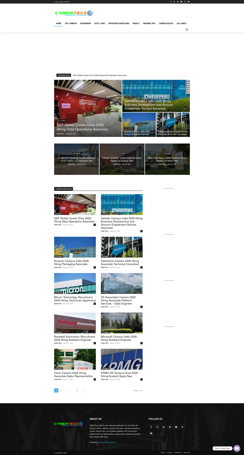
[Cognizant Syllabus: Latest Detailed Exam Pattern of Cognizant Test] (76, 159)
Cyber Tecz (58, 225)
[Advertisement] (141, 13)
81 (77, 390)
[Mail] (177, 1)
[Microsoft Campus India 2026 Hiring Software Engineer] (122, 323)
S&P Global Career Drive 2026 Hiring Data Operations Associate (100, 75)
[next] (186, 75)
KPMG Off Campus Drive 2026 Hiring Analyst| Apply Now (119, 374)
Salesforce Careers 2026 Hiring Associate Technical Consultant (120, 262)
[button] (187, 29)
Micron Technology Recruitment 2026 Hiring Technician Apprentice (75, 298)
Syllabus (76, 153)
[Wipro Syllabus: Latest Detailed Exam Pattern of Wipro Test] (167, 159)
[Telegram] (181, 1)
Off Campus (62, 121)
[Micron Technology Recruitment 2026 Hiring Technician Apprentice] (75, 283)
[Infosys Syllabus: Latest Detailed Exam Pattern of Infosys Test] (122, 159)
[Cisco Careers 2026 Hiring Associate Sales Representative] (75, 359)
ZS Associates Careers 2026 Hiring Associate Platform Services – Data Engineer (118, 300)
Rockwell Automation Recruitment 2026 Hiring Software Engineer (74, 338)
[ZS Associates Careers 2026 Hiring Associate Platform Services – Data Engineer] (122, 283)
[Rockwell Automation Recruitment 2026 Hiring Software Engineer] (75, 323)
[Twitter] (184, 1)
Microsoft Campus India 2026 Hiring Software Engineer (119, 338)
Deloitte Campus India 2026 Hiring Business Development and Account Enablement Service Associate (122, 223)
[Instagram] (174, 1)
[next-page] (83, 390)
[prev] (182, 75)
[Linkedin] (163, 427)
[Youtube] (188, 1)
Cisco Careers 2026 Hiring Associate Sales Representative (73, 374)
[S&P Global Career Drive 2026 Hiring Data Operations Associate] (88, 108)
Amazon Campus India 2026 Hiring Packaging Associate (71, 262)
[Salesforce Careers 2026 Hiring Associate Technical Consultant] (173, 125)
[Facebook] (170, 1)
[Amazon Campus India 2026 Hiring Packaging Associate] (139, 125)
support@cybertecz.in (108, 442)
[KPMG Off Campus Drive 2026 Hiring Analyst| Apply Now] (122, 359)
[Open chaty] (236, 448)
